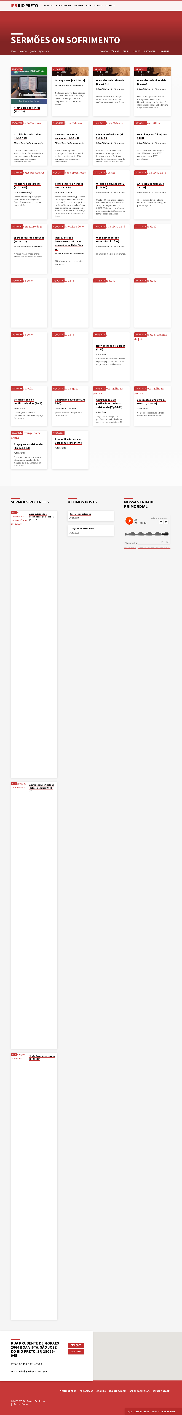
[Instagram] (166, 5)
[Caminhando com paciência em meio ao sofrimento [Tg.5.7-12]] (111, 391)
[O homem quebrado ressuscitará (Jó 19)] (111, 228)
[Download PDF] (60, 88)
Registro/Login (117, 1391)
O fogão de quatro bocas (82, 528)
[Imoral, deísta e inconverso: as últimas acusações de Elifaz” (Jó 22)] (70, 228)
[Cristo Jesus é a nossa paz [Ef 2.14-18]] (19, 1186)
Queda (33, 51)
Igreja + (48, 5)
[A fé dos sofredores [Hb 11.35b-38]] (111, 125)
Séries (126, 51)
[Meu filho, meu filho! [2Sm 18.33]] (152, 125)
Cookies (101, 1391)
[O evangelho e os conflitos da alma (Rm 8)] (29, 390)
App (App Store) (161, 1391)
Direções (76, 1345)
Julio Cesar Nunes (63, 192)
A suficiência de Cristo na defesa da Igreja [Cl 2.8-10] (41, 788)
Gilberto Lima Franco (65, 408)
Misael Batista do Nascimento (69, 85)
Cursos (98, 5)
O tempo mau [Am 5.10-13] (70, 80)
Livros (137, 51)
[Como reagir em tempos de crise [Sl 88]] (70, 174)
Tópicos (114, 51)
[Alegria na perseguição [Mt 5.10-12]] (29, 174)
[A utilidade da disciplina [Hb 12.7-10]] (29, 125)
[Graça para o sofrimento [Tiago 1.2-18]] (29, 435)
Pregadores (150, 51)
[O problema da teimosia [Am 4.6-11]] (111, 71)
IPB (24, 5)
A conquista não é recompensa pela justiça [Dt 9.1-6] (41, 517)
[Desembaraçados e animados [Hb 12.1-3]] (70, 125)
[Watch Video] (56, 88)
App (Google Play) (140, 1391)
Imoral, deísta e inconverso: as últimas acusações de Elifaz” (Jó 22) (69, 243)
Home (14, 51)
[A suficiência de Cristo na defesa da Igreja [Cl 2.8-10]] (19, 915)
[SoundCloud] (169, 5)
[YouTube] (162, 5)
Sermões (78, 5)
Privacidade (86, 1391)
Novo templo (63, 5)
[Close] (179, 1411)
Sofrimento (44, 51)
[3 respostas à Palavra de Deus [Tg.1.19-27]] (152, 391)
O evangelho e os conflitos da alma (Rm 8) (28, 401)
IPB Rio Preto (130, 547)
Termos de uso (68, 1391)
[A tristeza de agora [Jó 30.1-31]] (152, 174)
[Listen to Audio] (58, 88)
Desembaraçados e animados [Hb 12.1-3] (67, 136)
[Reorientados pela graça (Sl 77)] (111, 336)
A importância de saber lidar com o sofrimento (68, 441)
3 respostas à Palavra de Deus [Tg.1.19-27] (151, 401)
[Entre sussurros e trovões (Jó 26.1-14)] (29, 228)
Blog (89, 5)
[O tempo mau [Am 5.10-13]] (70, 71)
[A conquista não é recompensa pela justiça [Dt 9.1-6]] (19, 644)
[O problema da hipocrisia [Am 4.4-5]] (152, 71)
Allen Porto (101, 354)
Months (164, 51)
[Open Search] (155, 5)
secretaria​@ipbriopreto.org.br (29, 1371)
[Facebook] (159, 5)
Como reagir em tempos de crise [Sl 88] (69, 185)
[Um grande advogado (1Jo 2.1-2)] (70, 390)
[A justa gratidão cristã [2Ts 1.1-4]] (29, 85)
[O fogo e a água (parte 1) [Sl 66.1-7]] (111, 174)
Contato (110, 5)
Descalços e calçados (80, 514)
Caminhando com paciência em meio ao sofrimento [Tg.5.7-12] (109, 403)
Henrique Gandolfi (23, 192)
